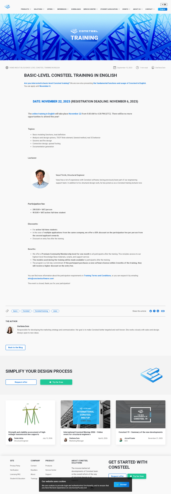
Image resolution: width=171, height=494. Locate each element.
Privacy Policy (15, 466)
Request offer (21, 382)
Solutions (38, 9)
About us (137, 9)
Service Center (89, 9)
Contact (149, 9)
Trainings (34, 478)
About (33, 474)
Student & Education (109, 9)
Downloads (76, 9)
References (61, 9)
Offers (49, 9)
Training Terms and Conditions (97, 276)
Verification (14, 470)
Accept (123, 484)
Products (25, 9)
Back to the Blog (15, 347)
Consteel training (41, 311)
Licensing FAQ (15, 474)
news (55, 311)
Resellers (34, 470)
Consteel (26, 311)
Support (48, 474)
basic (15, 311)
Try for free (57, 382)
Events (125, 9)
